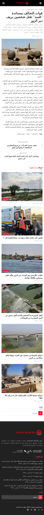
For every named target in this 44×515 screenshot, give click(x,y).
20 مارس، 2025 (37, 361)
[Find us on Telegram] (28, 510)
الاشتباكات (34, 134)
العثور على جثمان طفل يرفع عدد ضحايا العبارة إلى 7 (22, 237)
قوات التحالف (20, 134)
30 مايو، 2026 (38, 320)
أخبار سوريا (30, 9)
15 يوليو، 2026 (37, 240)
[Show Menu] (40, 3)
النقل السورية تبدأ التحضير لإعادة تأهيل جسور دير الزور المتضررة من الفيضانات (24, 316)
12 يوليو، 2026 (37, 280)
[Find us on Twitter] (38, 510)
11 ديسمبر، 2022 (37, 36)
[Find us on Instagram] (31, 510)
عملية (28, 134)
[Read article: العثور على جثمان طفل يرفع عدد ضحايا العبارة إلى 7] (22, 220)
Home (40, 9)
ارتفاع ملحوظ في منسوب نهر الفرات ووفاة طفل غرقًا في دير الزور (23, 356)
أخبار (36, 9)
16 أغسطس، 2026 (37, 203)
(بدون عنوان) (38, 473)
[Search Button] (4, 3)
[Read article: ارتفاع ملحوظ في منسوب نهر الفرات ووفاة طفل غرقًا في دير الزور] (22, 338)
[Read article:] (22, 186)
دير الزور (23, 9)
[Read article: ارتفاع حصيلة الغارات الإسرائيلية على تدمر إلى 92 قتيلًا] (22, 378)
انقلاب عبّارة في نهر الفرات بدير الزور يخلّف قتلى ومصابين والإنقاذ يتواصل (23, 276)
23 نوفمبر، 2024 (37, 401)
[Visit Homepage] (22, 3)
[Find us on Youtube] (35, 510)
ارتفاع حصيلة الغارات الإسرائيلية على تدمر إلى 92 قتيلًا (23, 396)
